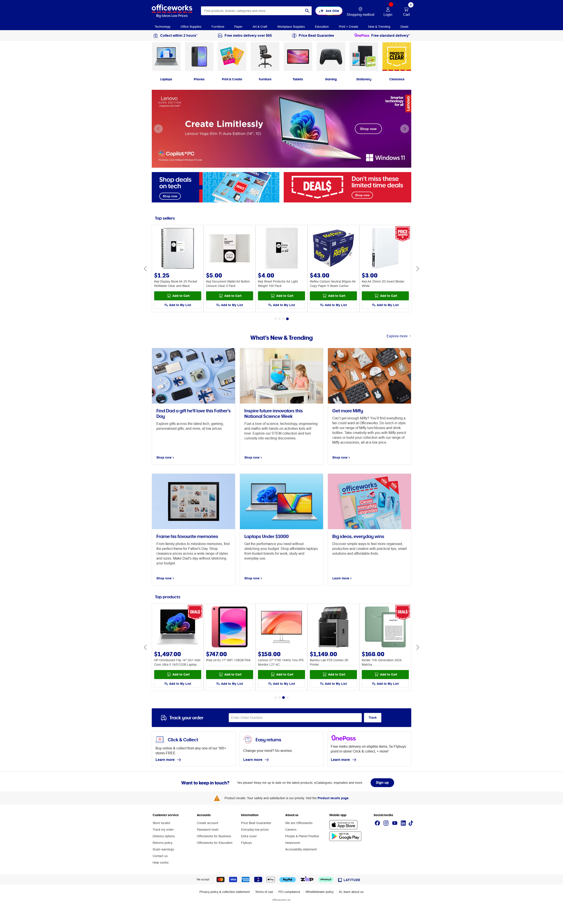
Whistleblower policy (319, 892)
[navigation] (162, 26)
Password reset (207, 829)
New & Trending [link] (379, 26)
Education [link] (322, 26)
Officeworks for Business (214, 836)
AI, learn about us (351, 892)
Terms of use (264, 892)
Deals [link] (404, 26)
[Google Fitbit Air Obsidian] (385, 627)
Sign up (382, 782)
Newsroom (292, 843)
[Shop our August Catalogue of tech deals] (215, 187)
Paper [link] (238, 26)
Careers (290, 829)
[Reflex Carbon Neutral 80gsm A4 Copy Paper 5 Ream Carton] (333, 248)
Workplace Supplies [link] (291, 26)
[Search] (307, 10)
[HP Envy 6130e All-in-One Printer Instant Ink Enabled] (281, 627)
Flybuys (246, 843)
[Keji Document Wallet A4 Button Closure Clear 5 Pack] (229, 248)
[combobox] (256, 10)
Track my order (163, 829)
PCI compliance (289, 892)
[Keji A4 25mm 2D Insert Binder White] (385, 248)
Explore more (397, 336)
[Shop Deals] (347, 187)
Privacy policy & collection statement (224, 892)
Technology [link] (162, 26)
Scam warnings (163, 849)
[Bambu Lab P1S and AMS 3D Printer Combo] (229, 627)
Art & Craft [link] (260, 26)
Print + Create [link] (348, 26)
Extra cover (249, 836)
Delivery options (164, 836)
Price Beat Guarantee (256, 823)
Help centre (161, 862)
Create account (207, 823)
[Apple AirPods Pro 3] (333, 627)
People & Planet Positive (302, 836)
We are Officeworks (299, 823)
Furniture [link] (218, 26)
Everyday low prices (255, 829)
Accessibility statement (301, 849)
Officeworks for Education (214, 843)
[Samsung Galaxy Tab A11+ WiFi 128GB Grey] (178, 627)
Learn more (165, 760)
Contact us (160, 856)
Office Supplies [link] (191, 26)
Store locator (161, 823)
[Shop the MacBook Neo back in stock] (281, 129)
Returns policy (162, 843)
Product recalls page (333, 798)
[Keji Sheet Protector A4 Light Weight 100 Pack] (281, 248)
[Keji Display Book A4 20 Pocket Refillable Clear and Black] (178, 248)
